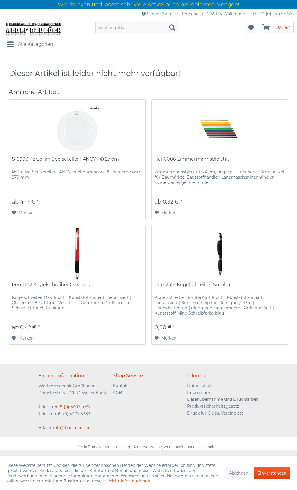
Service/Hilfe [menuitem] (159, 14)
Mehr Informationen (129, 481)
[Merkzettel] (251, 27)
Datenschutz (200, 385)
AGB (117, 392)
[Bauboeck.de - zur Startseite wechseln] (33, 29)
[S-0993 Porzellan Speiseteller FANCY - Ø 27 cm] (77, 129)
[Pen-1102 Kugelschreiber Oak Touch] (77, 254)
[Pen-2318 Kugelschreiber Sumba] (220, 254)
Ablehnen (238, 473)
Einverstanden (272, 473)
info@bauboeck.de (71, 427)
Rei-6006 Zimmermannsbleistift (192, 159)
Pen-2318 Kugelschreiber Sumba (192, 284)
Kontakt (121, 385)
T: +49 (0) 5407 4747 (272, 14)
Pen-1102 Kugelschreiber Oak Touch (53, 284)
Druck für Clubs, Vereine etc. (216, 413)
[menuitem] (137, 27)
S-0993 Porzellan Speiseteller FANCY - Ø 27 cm (65, 159)
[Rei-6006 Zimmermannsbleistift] (220, 129)
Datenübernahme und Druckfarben (223, 399)
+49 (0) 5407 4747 (72, 406)
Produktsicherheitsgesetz (213, 406)
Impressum (198, 392)
